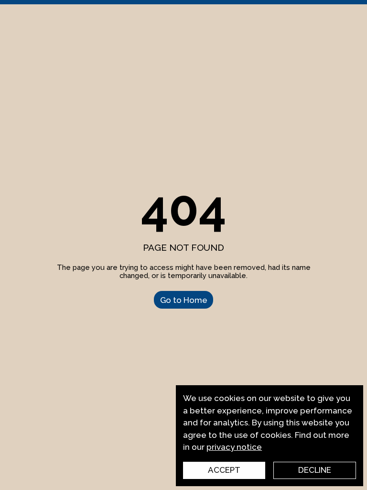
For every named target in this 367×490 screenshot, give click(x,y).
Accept (224, 470)
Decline (314, 470)
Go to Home (183, 299)
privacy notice (234, 447)
